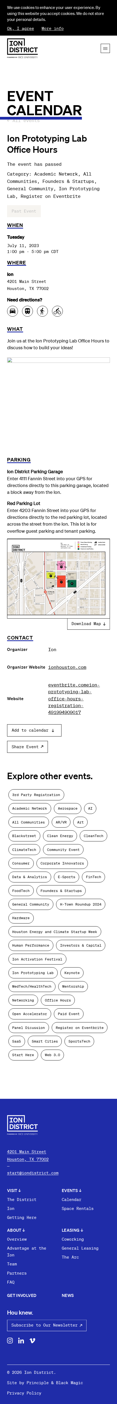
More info (53, 28)
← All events (23, 120)
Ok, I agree (20, 28)
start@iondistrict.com (33, 1172)
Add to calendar (30, 730)
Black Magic (69, 1382)
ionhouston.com (67, 667)
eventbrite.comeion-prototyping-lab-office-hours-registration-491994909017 (74, 698)
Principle (38, 1382)
